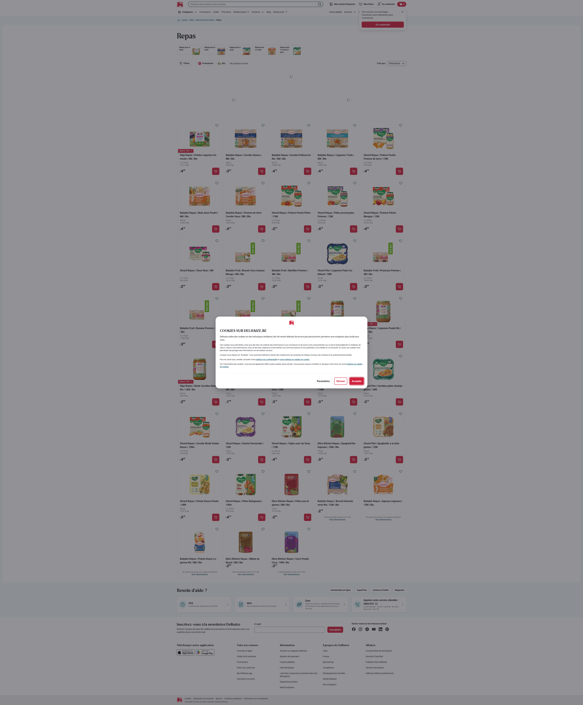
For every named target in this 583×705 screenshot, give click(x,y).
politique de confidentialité (266, 359)
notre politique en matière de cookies (294, 359)
